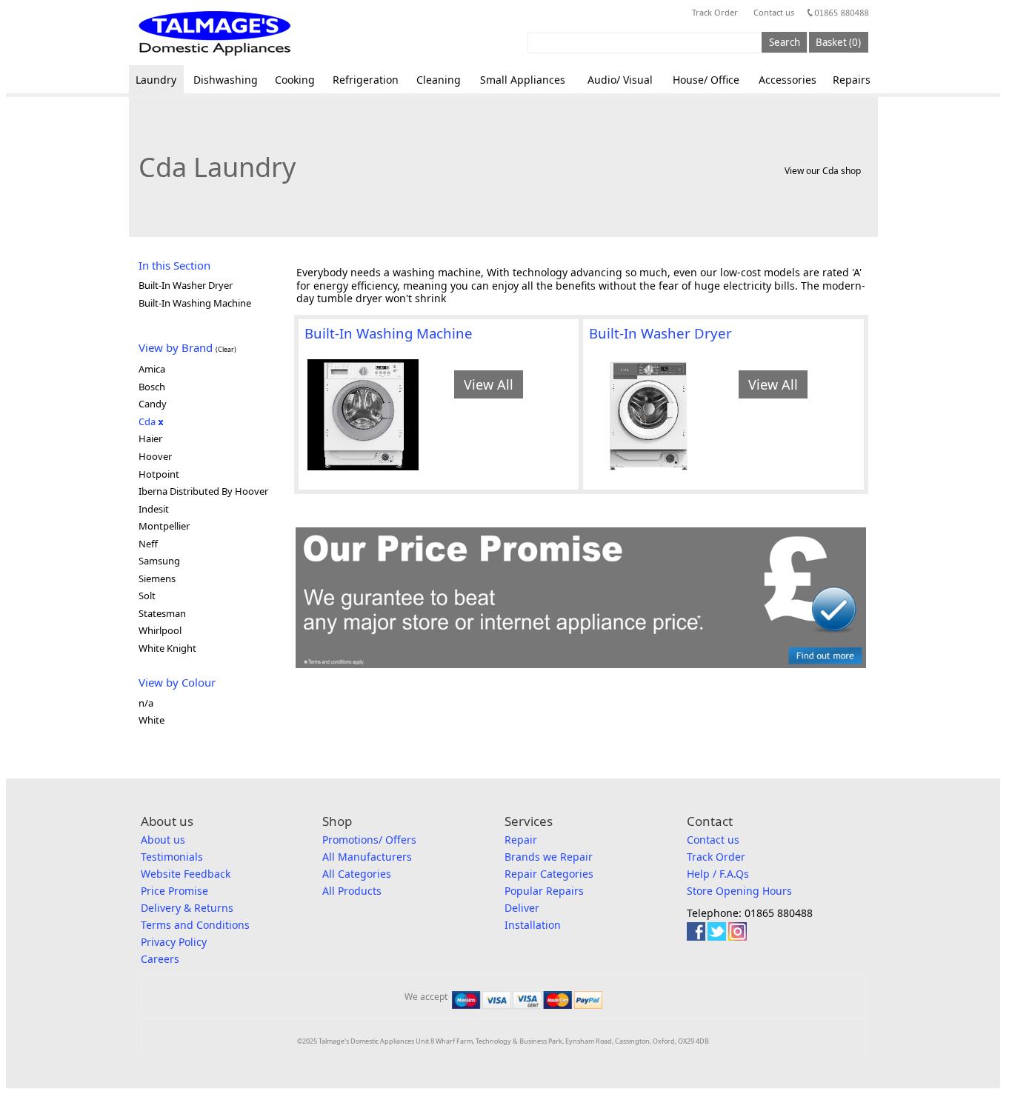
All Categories (356, 874)
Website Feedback (185, 874)
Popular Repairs (544, 891)
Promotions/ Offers (369, 840)
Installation (533, 925)
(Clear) (226, 349)
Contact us (773, 12)
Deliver (522, 908)
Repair (521, 840)
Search (784, 42)
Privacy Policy (174, 942)
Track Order (715, 12)
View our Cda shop (823, 170)
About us (163, 840)
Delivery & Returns (187, 908)
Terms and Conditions (195, 925)
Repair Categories (549, 874)
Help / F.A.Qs (718, 874)
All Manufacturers (367, 857)
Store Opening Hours (739, 891)
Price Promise (174, 891)
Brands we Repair (549, 857)
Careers (160, 959)
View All (488, 384)
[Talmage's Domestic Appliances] (214, 33)
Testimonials (172, 857)
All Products (352, 891)
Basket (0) (838, 42)
